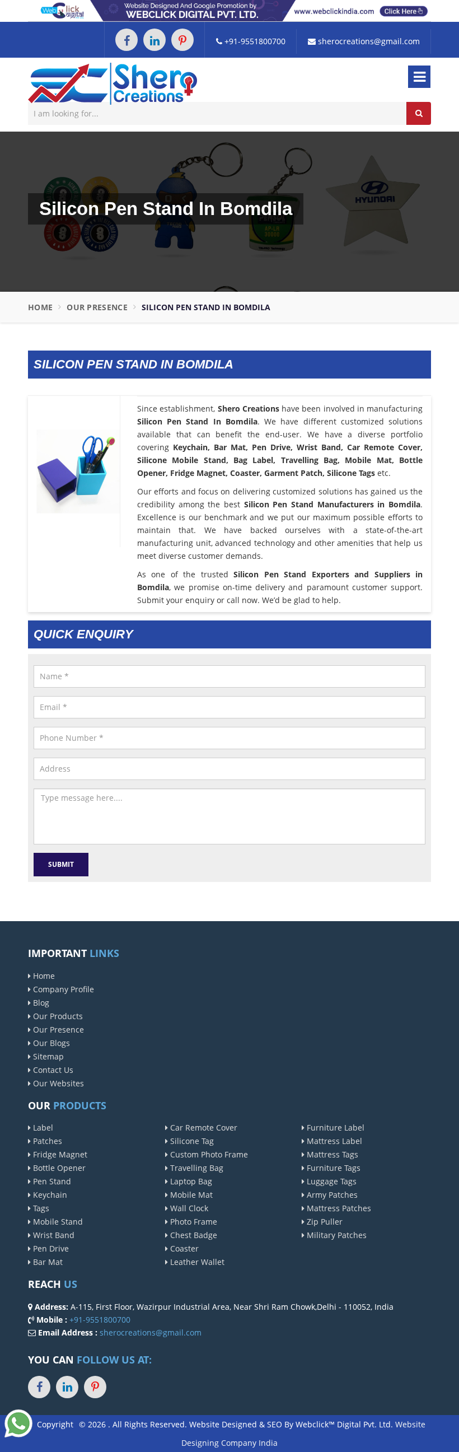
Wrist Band (52, 1235)
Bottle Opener (58, 1167)
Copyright (55, 1424)
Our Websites (57, 1083)
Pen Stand (51, 1181)
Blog (40, 1002)
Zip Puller (324, 1221)
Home (40, 307)
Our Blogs (50, 1043)
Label (42, 1127)
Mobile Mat (190, 1194)
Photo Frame (192, 1221)
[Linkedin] (154, 40)
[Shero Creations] (112, 82)
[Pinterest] (182, 40)
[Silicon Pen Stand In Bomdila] (78, 470)
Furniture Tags (332, 1167)
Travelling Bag (195, 1167)
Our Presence (97, 307)
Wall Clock (188, 1208)
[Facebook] (126, 40)
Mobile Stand (57, 1221)
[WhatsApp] (18, 1422)
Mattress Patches (338, 1208)
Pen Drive (50, 1248)
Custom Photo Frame (208, 1154)
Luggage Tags (331, 1181)
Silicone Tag (191, 1141)
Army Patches (331, 1194)
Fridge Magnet (59, 1154)
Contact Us (52, 1070)
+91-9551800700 (253, 41)
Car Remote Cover (202, 1127)
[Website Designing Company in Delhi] (229, 9)
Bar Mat (47, 1262)
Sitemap (47, 1056)
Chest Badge (192, 1235)
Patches (46, 1141)
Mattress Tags (331, 1154)
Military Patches (336, 1235)
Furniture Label (334, 1127)
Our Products (57, 1016)
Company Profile (62, 989)
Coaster (183, 1248)
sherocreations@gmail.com (368, 41)
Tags (40, 1208)
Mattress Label (333, 1141)
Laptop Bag (190, 1181)
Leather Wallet (196, 1262)
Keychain (49, 1194)
